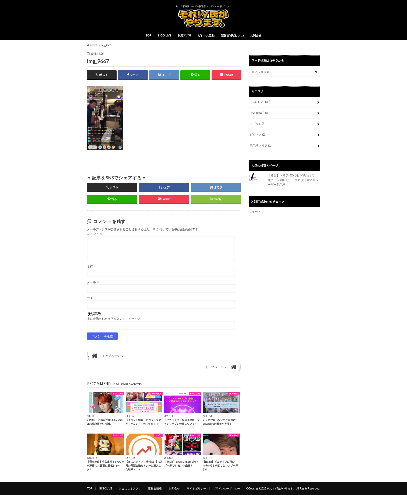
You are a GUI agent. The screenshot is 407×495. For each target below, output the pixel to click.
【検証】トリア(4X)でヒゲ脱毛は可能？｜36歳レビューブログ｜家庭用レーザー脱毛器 (293, 180)
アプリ (257, 123)
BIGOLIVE (105, 488)
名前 (91, 266)
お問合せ (255, 35)
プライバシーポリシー (227, 488)
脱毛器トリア (261, 145)
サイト (91, 298)
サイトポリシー (196, 488)
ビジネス (258, 134)
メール (93, 282)
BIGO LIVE (164, 35)
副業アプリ (184, 35)
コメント (94, 233)
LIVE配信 (259, 113)
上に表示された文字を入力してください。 (115, 318)
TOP (148, 35)
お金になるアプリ (130, 488)
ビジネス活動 (206, 35)
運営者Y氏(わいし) (232, 35)
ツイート (255, 211)
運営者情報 (155, 488)
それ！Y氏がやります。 (281, 488)
